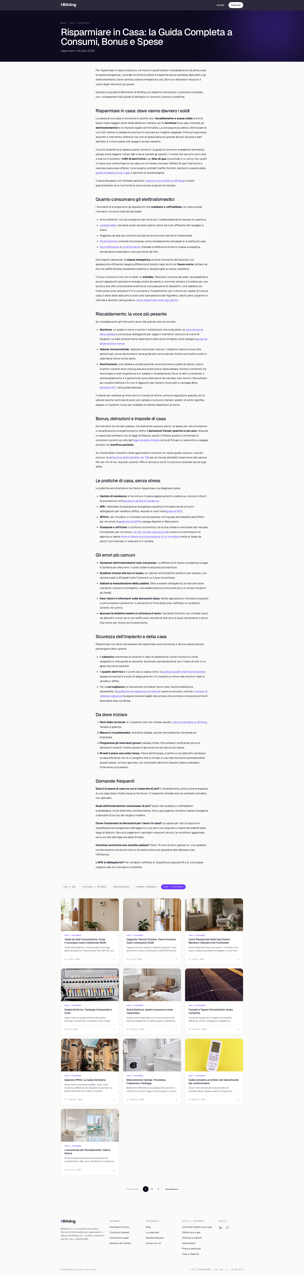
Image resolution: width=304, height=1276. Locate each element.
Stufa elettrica (108, 241)
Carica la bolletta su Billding (189, 722)
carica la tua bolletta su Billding (165, 180)
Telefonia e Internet (94, 887)
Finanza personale (191, 1248)
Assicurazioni (121, 887)
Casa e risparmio (190, 1254)
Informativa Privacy (119, 1227)
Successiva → (172, 1189)
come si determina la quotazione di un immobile (150, 536)
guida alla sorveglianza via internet (139, 691)
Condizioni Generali (119, 1232)
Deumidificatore (109, 247)
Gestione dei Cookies (120, 1243)
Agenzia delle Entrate (146, 440)
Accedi (220, 5)
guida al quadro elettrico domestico (184, 671)
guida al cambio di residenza (141, 501)
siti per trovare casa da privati (151, 532)
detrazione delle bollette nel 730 (129, 457)
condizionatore (131, 247)
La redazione (152, 1232)
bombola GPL (108, 387)
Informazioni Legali (119, 1237)
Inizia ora (236, 5)
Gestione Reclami (155, 1237)
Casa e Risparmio (173, 887)
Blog (63, 23)
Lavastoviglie (108, 225)
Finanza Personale (146, 887)
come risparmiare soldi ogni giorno (157, 300)
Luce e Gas (69, 887)
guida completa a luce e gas (113, 172)
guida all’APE (174, 511)
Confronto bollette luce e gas (197, 1227)
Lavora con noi (153, 1243)
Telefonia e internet (192, 1237)
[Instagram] (227, 1227)
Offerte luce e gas (191, 1232)
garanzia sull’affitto (130, 521)
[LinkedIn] (220, 1227)
